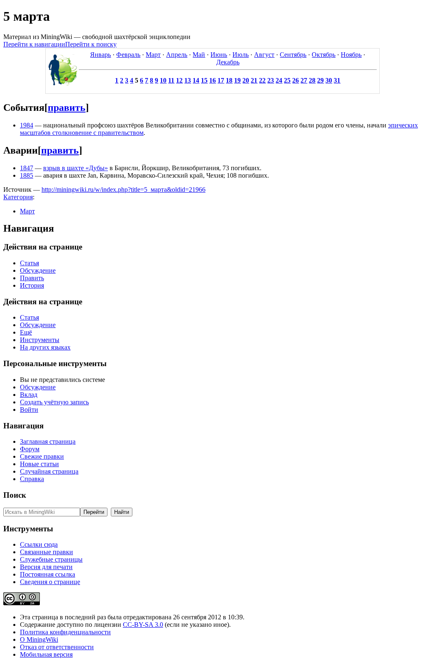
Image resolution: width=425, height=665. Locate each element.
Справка (32, 478)
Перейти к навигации (34, 44)
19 (237, 80)
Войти (29, 409)
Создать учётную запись (54, 402)
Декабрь (227, 62)
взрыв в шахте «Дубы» (75, 167)
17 (220, 80)
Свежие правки (42, 456)
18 (229, 80)
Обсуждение (38, 270)
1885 (26, 175)
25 (287, 80)
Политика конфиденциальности (65, 632)
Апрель (176, 54)
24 (279, 80)
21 (254, 80)
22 (262, 80)
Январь (100, 54)
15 (204, 80)
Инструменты (39, 339)
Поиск (14, 495)
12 (179, 80)
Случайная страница (49, 471)
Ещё (26, 332)
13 (187, 80)
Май (199, 54)
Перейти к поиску (91, 44)
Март (153, 54)
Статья (29, 262)
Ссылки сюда (39, 544)
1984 (26, 125)
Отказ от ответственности (57, 646)
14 (196, 80)
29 (320, 80)
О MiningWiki (39, 639)
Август (264, 54)
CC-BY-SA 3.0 (143, 624)
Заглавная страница (48, 441)
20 (245, 80)
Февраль (128, 54)
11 (171, 80)
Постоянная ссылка (47, 574)
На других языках (45, 347)
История (32, 285)
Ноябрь (351, 54)
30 (328, 80)
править (66, 107)
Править (32, 277)
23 (270, 80)
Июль (240, 54)
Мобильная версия (46, 654)
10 (163, 80)
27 (303, 80)
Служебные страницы (51, 559)
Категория (18, 196)
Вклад (28, 394)
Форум (29, 448)
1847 (26, 167)
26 (295, 80)
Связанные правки (46, 551)
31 (337, 80)
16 (212, 80)
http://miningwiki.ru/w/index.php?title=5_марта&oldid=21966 (123, 189)
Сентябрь (293, 54)
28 (312, 80)
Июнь (218, 54)
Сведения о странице (50, 581)
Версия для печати (46, 566)
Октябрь (323, 54)
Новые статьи (39, 463)
